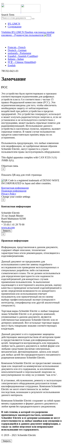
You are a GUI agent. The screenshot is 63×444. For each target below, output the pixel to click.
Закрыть (7, 230)
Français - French (17, 47)
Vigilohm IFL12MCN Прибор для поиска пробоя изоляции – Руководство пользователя (27, 33)
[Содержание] (2, 38)
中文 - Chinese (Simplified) (22, 62)
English (12, 65)
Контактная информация (15, 187)
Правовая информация (13, 190)
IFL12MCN (14, 23)
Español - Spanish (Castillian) (23, 56)
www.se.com (8, 227)
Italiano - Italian (16, 59)
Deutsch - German (17, 50)
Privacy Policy (8, 193)
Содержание (14, 26)
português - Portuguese (19, 53)
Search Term (7, 14)
